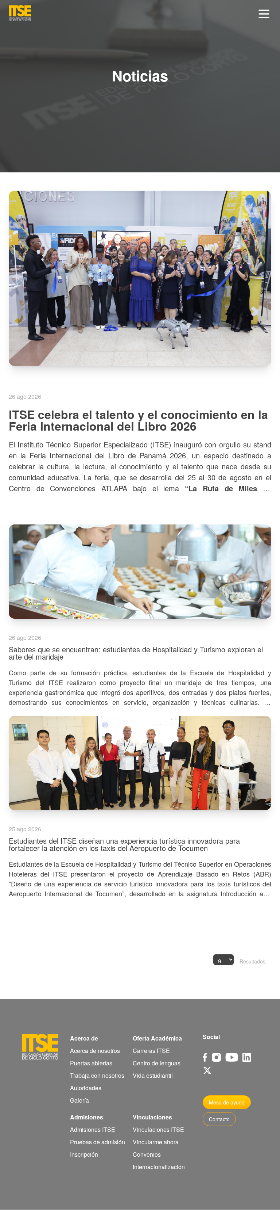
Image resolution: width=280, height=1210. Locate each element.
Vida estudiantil (153, 1075)
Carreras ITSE (151, 1050)
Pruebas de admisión (97, 1142)
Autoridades (85, 1088)
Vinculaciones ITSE (158, 1129)
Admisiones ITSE (92, 1129)
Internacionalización (159, 1167)
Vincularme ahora (156, 1142)
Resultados (252, 961)
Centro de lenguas (156, 1063)
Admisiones (86, 1117)
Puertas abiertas (91, 1063)
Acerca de (84, 1038)
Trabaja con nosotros (97, 1075)
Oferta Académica (157, 1038)
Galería (79, 1100)
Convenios (147, 1154)
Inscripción (84, 1154)
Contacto (219, 1119)
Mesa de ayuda (227, 1102)
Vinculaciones (152, 1117)
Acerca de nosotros (95, 1050)
